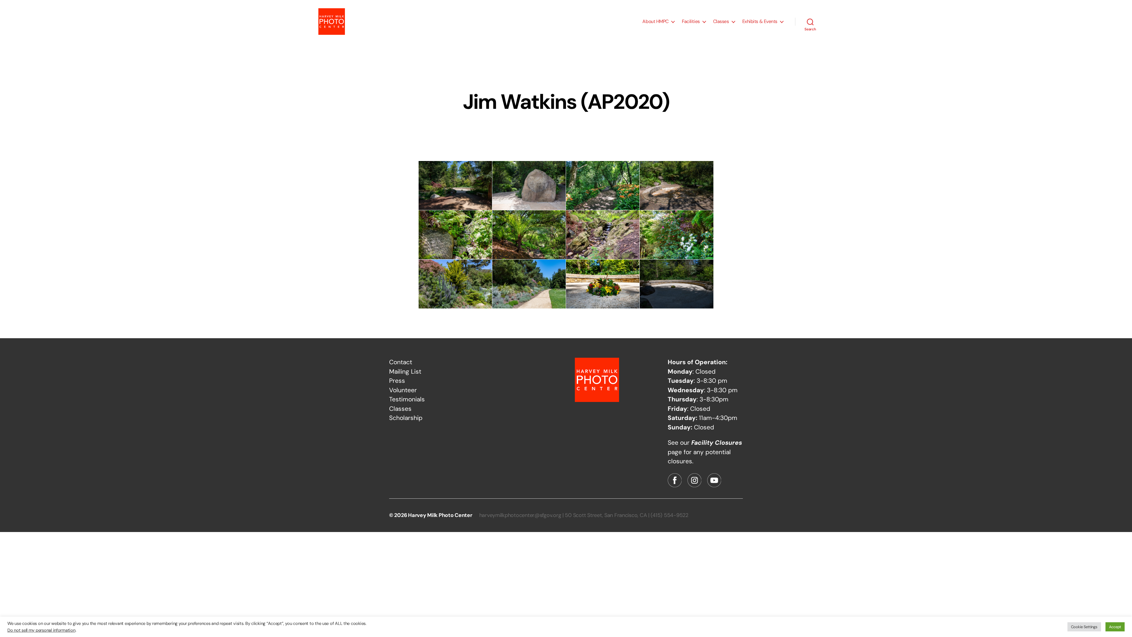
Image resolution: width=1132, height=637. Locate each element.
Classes (721, 21)
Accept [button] (1115, 626)
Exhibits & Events (759, 21)
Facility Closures (716, 443)
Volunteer (403, 390)
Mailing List (405, 371)
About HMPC (655, 21)
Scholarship (405, 418)
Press (397, 381)
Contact (400, 362)
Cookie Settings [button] (1084, 626)
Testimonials (407, 399)
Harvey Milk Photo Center (440, 515)
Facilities (691, 21)
